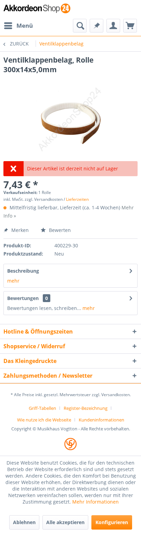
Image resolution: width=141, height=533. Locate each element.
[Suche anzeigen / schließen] (80, 25)
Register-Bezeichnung (85, 408)
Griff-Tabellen (42, 408)
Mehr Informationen (95, 501)
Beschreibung (23, 271)
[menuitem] (18, 25)
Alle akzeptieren (65, 522)
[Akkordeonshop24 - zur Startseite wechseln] (36, 9)
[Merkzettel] (96, 25)
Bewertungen (23, 298)
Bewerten (59, 230)
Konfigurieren (111, 522)
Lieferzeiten (77, 199)
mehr (13, 280)
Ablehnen (24, 522)
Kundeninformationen (101, 420)
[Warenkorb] (130, 25)
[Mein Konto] (113, 25)
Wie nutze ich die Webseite (44, 420)
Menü (24, 25)
